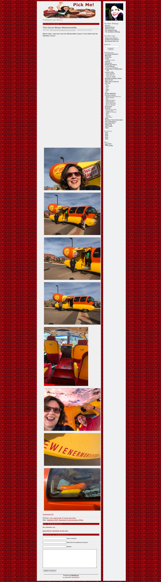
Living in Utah (109, 72)
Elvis (107, 84)
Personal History (110, 95)
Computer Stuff (109, 110)
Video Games (109, 117)
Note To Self (109, 80)
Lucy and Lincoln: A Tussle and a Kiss (63, 518)
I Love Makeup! (110, 66)
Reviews (107, 108)
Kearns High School (110, 102)
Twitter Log (108, 124)
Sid (106, 92)
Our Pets (107, 83)
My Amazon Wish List (111, 41)
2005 (106, 135)
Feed (108, 143)
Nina (107, 90)
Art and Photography (111, 54)
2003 (106, 139)
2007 (106, 132)
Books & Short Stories (111, 109)
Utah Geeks (108, 126)
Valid (109, 145)
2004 (106, 137)
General (107, 61)
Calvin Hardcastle (110, 97)
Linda (107, 87)
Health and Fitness (111, 64)
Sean (106, 118)
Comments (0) (48, 514)
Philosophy (108, 106)
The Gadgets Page (111, 30)
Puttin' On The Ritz (110, 105)
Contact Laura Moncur (112, 39)
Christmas (108, 57)
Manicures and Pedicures (112, 67)
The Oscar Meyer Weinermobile (60, 27)
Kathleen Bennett (110, 101)
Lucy (107, 88)
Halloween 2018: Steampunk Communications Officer (65, 520)
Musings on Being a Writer (113, 78)
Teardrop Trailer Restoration (114, 120)
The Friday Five (110, 123)
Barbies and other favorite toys (113, 96)
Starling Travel (109, 28)
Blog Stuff (108, 55)
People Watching (110, 93)
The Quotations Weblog (112, 32)
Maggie (107, 89)
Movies (107, 113)
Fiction (107, 59)
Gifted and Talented (110, 100)
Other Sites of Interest (112, 81)
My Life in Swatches (111, 104)
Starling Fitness (110, 27)
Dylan (107, 99)
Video (107, 128)
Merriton (107, 25)
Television (108, 115)
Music (107, 114)
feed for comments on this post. (55, 531)
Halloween (108, 63)
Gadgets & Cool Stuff (111, 112)
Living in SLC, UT (110, 74)
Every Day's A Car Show (111, 77)
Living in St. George (110, 76)
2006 (106, 134)
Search (107, 44)
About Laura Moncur (111, 38)
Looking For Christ (110, 60)
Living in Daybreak (110, 73)
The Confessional (110, 121)
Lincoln (107, 86)
